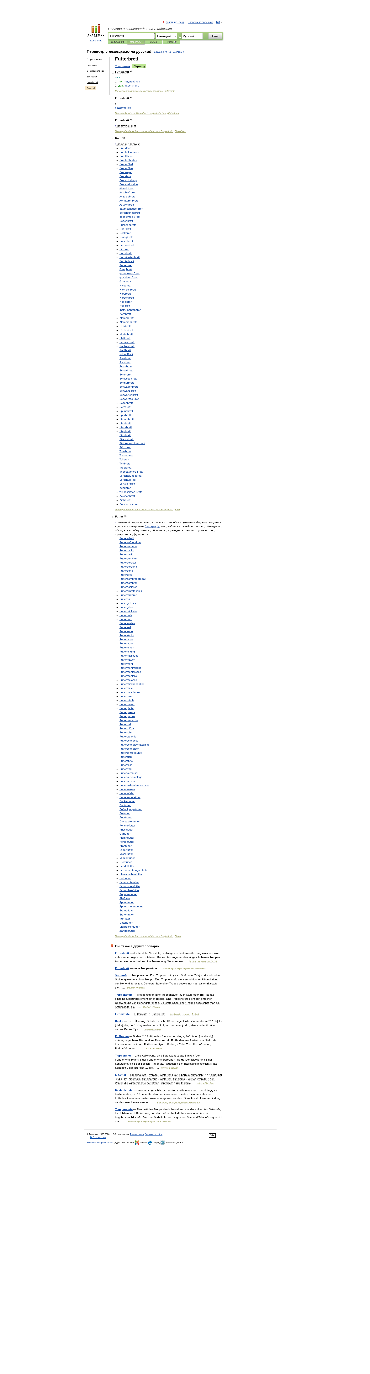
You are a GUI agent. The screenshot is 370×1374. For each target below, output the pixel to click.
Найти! (215, 36)
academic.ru (95, 40)
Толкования (117, 42)
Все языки (92, 77)
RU (218, 22)
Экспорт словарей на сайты (100, 1142)
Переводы (135, 42)
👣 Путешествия (98, 1137)
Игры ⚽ (171, 42)
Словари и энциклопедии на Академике (140, 29)
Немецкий (92, 65)
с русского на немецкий (169, 51)
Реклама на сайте (153, 1134)
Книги (153, 42)
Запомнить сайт (175, 22)
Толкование (122, 66)
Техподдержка (137, 1134)
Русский (91, 88)
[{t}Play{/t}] (131, 71)
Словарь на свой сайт (200, 22)
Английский (92, 82)
